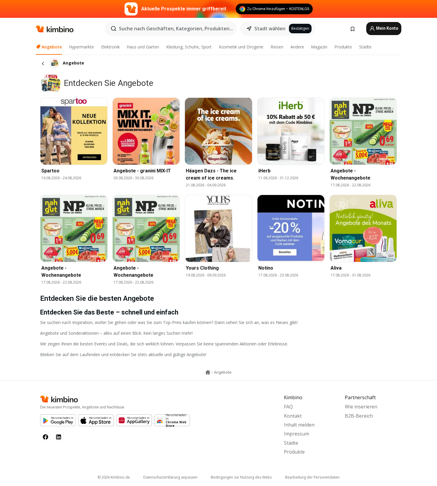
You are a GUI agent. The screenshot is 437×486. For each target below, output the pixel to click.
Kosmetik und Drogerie (241, 47)
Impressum (296, 433)
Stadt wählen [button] (269, 28)
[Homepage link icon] (207, 372)
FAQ (288, 406)
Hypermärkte (81, 47)
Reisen (277, 47)
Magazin (319, 47)
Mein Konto (386, 28)
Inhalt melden (299, 424)
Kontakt (293, 416)
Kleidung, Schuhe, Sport (189, 47)
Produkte (343, 47)
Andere (297, 47)
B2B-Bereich (359, 416)
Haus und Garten (143, 47)
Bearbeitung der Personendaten (312, 477)
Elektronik (110, 47)
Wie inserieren (361, 406)
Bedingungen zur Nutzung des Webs (241, 477)
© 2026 (114, 477)
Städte (365, 47)
